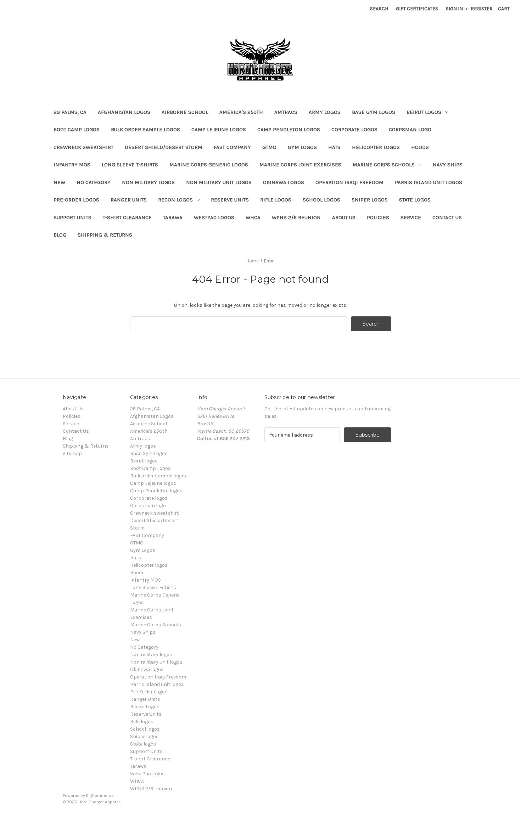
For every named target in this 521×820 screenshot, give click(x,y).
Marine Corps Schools (384, 164)
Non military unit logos (219, 182)
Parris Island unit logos (428, 182)
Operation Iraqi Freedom (349, 182)
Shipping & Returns (105, 235)
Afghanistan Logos (124, 112)
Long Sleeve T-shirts (130, 164)
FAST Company (232, 147)
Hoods (420, 147)
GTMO (269, 147)
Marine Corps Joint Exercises (300, 164)
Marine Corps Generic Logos (208, 164)
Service (410, 217)
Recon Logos (175, 199)
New (59, 182)
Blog (60, 235)
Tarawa (173, 217)
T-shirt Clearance (127, 217)
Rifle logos (275, 199)
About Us (343, 217)
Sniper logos (370, 199)
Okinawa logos (283, 182)
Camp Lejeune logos (218, 129)
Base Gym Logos (373, 112)
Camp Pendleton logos (288, 129)
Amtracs (285, 112)
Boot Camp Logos (77, 129)
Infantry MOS (72, 164)
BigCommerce (100, 795)
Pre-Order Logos (76, 199)
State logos (415, 199)
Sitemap (72, 453)
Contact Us (447, 217)
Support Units (72, 217)
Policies (378, 217)
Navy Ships (448, 164)
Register (482, 9)
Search (379, 9)
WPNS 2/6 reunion (296, 217)
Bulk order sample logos (145, 129)
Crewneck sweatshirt (83, 147)
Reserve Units (230, 199)
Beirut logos (424, 112)
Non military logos (148, 182)
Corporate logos (354, 129)
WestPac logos (214, 217)
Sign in (454, 9)
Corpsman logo (410, 129)
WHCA (253, 217)
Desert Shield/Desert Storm (163, 147)
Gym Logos (302, 147)
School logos (321, 199)
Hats (334, 147)
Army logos (325, 112)
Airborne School (185, 112)
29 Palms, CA (70, 112)
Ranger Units (129, 199)
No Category (94, 182)
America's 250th (241, 112)
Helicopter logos (376, 147)
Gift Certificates (417, 9)
